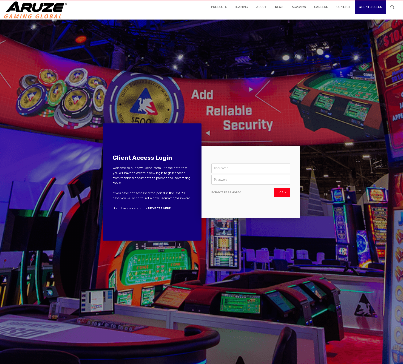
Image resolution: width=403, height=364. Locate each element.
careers (321, 7)
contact (343, 7)
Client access (370, 7)
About (261, 7)
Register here (159, 208)
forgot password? (226, 192)
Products (219, 7)
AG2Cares (299, 7)
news (279, 7)
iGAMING (242, 7)
